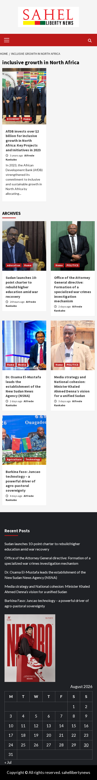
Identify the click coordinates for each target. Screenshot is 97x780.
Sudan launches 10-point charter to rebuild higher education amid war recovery (22, 286)
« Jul (8, 762)
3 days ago (64, 401)
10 (11, 725)
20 (48, 735)
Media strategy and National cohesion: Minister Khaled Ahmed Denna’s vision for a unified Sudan (72, 386)
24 (11, 745)
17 (11, 735)
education (13, 265)
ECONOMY (13, 119)
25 (23, 745)
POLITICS (72, 265)
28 (61, 745)
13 (48, 725)
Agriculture (14, 459)
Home (26, 119)
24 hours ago (17, 301)
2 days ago (64, 306)
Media (22, 364)
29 (74, 745)
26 (36, 745)
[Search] (89, 40)
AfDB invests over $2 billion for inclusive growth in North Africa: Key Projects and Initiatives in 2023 (23, 140)
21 (61, 735)
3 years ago (16, 155)
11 (23, 725)
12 (36, 725)
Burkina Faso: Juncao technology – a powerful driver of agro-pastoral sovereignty (23, 481)
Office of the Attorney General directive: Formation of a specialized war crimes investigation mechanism (72, 289)
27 (48, 745)
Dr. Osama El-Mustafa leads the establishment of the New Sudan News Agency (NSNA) (23, 386)
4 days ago (16, 496)
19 (36, 735)
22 (74, 735)
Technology (32, 459)
